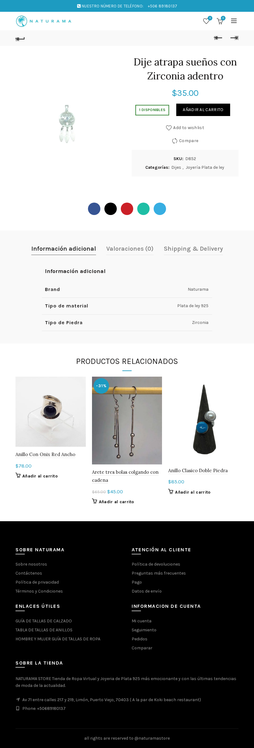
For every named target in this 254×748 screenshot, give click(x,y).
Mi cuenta (141, 621)
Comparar (142, 648)
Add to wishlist (188, 127)
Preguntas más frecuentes (159, 573)
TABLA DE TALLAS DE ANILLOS (43, 630)
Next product (234, 38)
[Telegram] (160, 209)
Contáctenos (28, 573)
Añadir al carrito (203, 109)
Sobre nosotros (31, 564)
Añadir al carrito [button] (40, 476)
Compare (188, 140)
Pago (137, 582)
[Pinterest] (127, 209)
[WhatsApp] (143, 209)
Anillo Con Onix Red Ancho (45, 454)
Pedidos (139, 639)
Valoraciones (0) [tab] (130, 248)
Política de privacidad (37, 582)
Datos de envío (147, 591)
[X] (110, 209)
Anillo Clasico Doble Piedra (198, 470)
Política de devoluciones (156, 564)
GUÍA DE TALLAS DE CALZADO (43, 621)
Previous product (218, 38)
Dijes (176, 167)
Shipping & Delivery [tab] (193, 248)
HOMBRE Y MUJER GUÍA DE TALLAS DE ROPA (57, 639)
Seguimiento (144, 630)
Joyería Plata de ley (205, 167)
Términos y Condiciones (39, 591)
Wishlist (210, 18)
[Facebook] (94, 209)
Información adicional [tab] (63, 248)
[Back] (20, 38)
